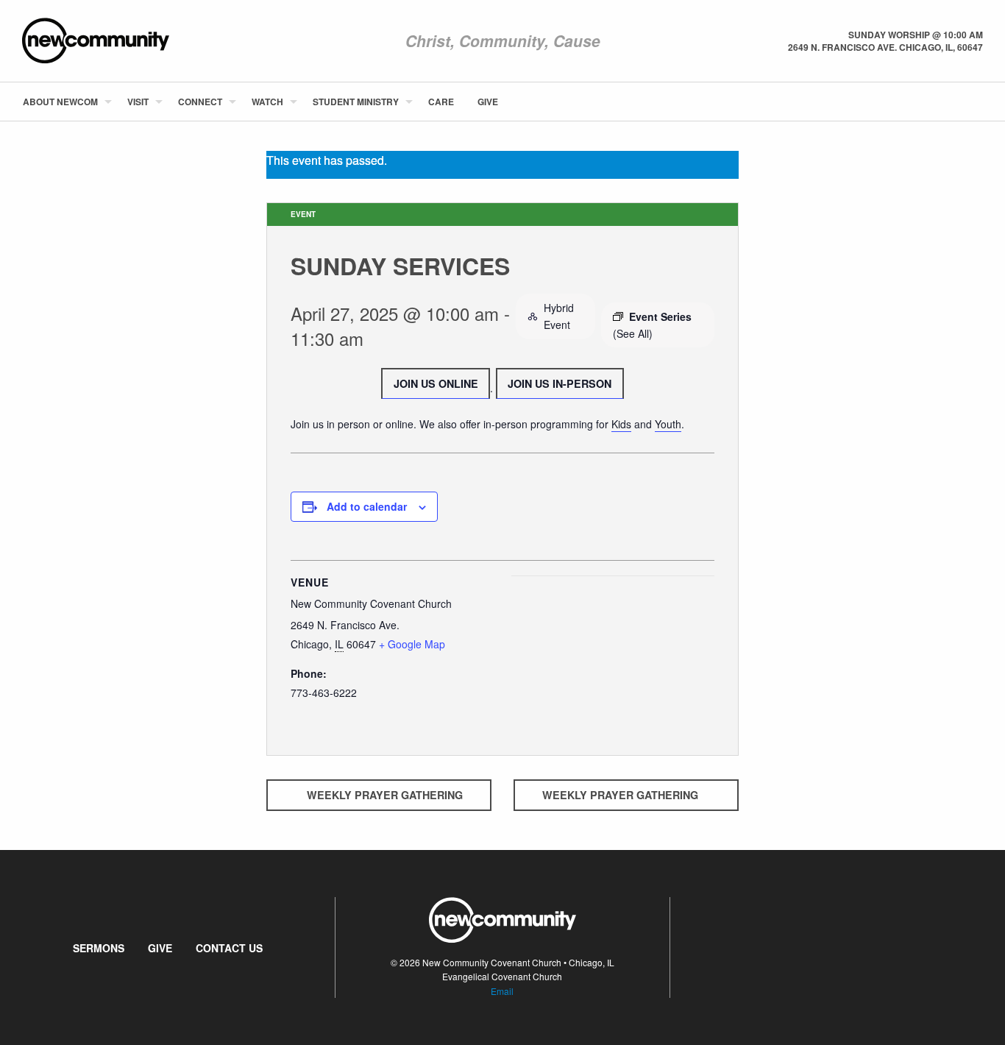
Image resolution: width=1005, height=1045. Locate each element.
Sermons (98, 947)
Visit (138, 101)
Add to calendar (367, 506)
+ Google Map (412, 644)
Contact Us (229, 947)
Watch (267, 101)
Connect (200, 101)
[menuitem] (63, 101)
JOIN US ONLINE (436, 383)
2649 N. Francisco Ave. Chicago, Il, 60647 (885, 47)
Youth (668, 424)
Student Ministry (356, 101)
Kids (621, 424)
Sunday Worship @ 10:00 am (915, 34)
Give (487, 101)
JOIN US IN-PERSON (559, 383)
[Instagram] (982, 101)
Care (441, 101)
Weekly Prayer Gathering (385, 794)
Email (502, 991)
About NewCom (60, 101)
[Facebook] (958, 101)
